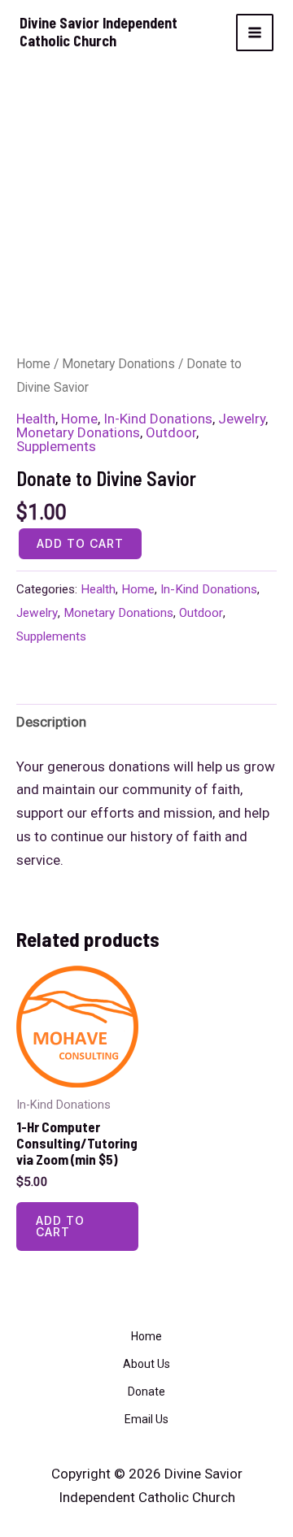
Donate (146, 1391)
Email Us (146, 1419)
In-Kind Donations (157, 418)
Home (33, 363)
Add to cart (80, 543)
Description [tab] (51, 722)
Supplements (56, 446)
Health (35, 418)
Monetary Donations (118, 363)
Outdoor (171, 432)
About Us (146, 1363)
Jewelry (241, 418)
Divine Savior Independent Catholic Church (98, 32)
